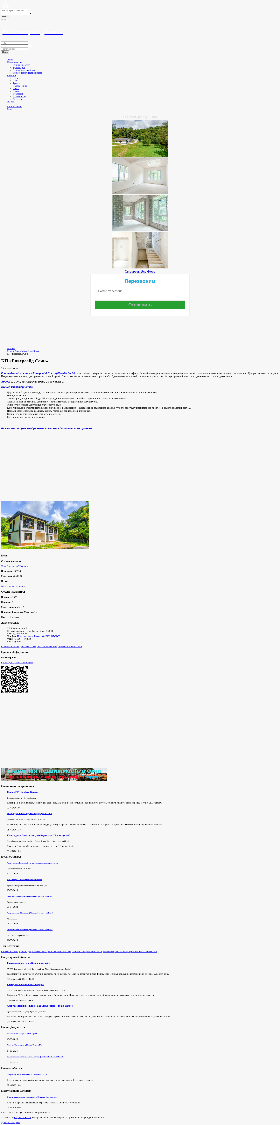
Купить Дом (19, 67)
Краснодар (18, 93)
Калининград (19, 96)
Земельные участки (115, 951)
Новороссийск (20, 86)
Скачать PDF (50, 646)
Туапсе (16, 83)
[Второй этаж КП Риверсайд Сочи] (140, 230)
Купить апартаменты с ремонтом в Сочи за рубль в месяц (31, 1097)
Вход (9, 109)
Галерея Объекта (10, 646)
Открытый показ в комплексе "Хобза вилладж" (27, 1074)
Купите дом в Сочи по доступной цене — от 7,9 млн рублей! (38, 835)
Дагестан (17, 99)
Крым (16, 91)
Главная (11, 348)
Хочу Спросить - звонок (13, 586)
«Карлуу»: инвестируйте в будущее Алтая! (29, 813)
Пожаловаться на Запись (70, 646)
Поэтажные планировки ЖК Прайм (22, 1033)
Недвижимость (14, 62)
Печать (40, 646)
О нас (10, 59)
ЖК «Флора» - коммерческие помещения (24, 880)
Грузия (16, 78)
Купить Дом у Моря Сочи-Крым (23, 351)
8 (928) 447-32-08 (51, 636)
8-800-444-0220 (14, 106)
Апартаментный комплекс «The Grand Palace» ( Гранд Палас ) (40, 1006)
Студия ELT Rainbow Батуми (22, 792)
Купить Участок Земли (24, 70)
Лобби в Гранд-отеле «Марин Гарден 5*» (24, 1045)
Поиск (5, 16)
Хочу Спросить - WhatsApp (14, 566)
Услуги (10, 101)
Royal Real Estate (22, 1117)
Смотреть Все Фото (140, 271)
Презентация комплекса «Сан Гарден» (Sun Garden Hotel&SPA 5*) (35, 1057)
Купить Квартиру (21, 65)
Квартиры (63, 951)
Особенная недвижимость (87, 951)
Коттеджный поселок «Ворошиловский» (28, 963)
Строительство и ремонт (142, 951)
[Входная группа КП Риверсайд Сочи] (140, 193)
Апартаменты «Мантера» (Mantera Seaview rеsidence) (30, 896)
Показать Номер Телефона (30, 636)
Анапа (16, 88)
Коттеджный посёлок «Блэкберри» (25, 984)
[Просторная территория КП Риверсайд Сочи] (140, 155)
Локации (11, 75)
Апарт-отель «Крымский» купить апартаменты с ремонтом (32, 863)
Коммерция (9, 951)
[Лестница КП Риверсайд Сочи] (140, 267)
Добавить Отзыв (28, 646)
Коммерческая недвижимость (27, 73)
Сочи (15, 80)
